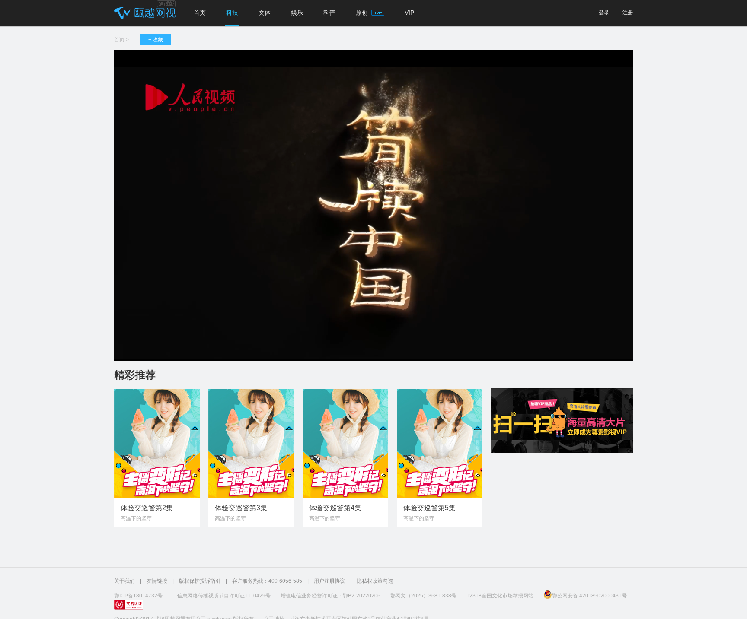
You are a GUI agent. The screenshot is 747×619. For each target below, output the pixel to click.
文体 (265, 12)
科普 (329, 12)
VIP (409, 12)
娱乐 (297, 12)
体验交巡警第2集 (147, 507)
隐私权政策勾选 (375, 581)
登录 (604, 13)
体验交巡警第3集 (241, 507)
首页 (200, 12)
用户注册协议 (329, 581)
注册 (627, 13)
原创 (363, 12)
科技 (232, 12)
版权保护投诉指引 (199, 581)
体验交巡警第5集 (429, 507)
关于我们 (124, 581)
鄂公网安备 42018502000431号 (589, 596)
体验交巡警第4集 (335, 507)
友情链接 (157, 581)
